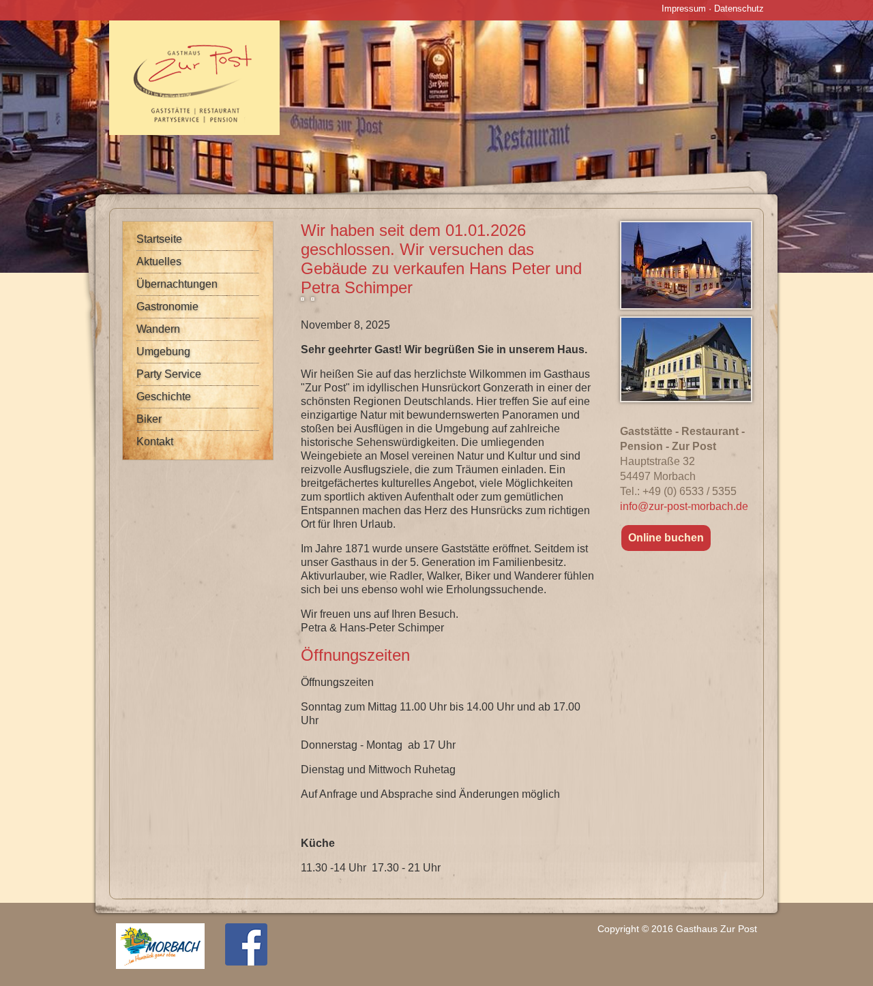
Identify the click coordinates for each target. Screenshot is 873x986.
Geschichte (163, 396)
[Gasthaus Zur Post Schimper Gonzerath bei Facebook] (246, 962)
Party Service (168, 374)
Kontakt (154, 441)
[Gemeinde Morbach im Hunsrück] (160, 965)
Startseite (159, 239)
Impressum (684, 8)
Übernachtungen (177, 284)
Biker (149, 419)
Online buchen (666, 537)
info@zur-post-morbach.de (684, 506)
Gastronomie (167, 306)
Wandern (158, 329)
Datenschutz (739, 8)
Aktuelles (158, 261)
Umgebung (163, 351)
